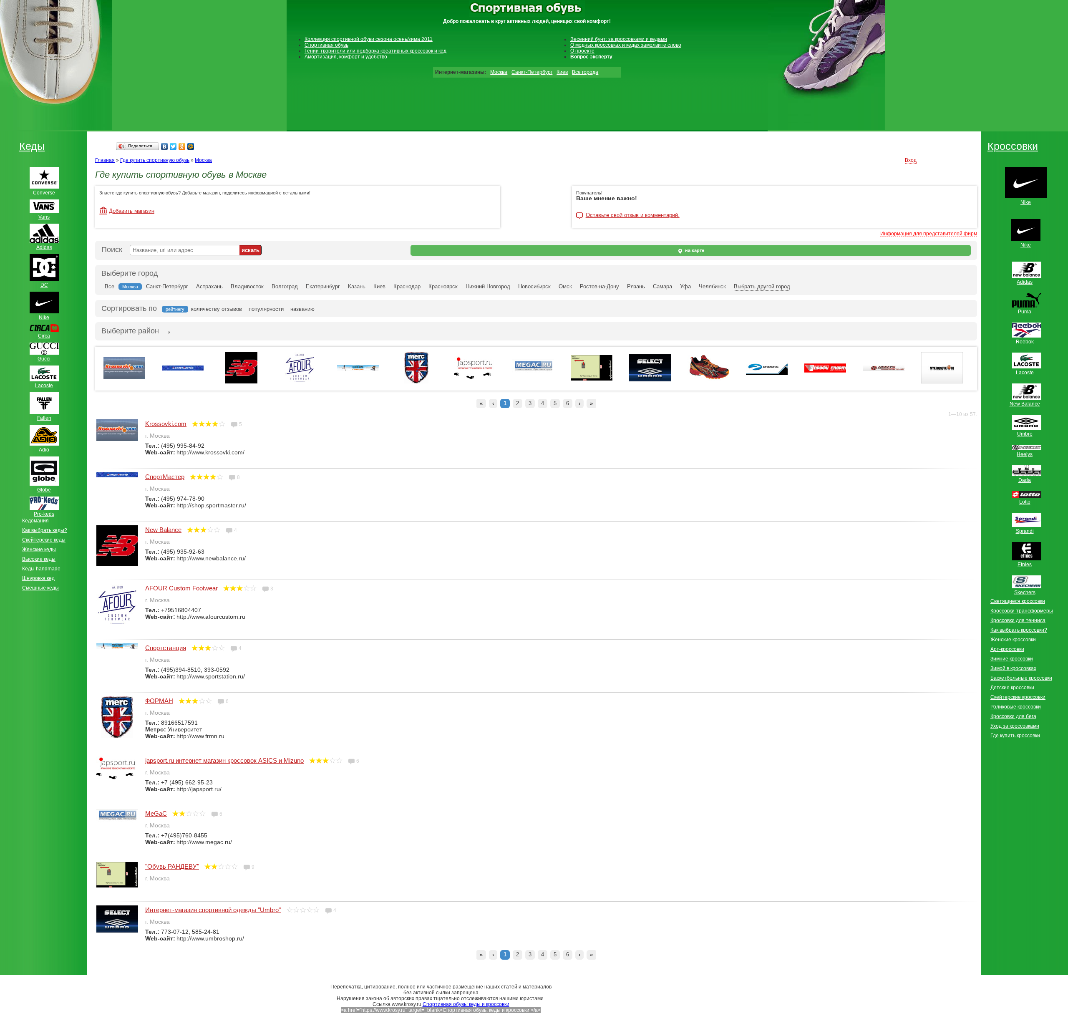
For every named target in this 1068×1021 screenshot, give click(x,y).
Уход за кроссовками (1014, 726)
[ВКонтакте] (164, 146)
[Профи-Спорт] (825, 371)
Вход (911, 160)
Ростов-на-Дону (599, 286)
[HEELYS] (883, 369)
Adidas (1025, 282)
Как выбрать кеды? (44, 530)
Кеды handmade (41, 569)
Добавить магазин (131, 211)
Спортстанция (165, 647)
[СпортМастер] (183, 369)
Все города (585, 72)
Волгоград (285, 286)
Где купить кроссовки (1015, 736)
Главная (105, 160)
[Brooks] (767, 373)
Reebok (1025, 342)
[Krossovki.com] (124, 377)
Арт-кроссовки (1007, 649)
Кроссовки (1012, 146)
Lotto (1024, 502)
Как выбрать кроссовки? (1018, 630)
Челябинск (712, 286)
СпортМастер (164, 476)
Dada (1024, 480)
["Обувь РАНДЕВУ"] (591, 379)
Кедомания (35, 521)
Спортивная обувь (326, 45)
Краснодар (407, 286)
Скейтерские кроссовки (1017, 697)
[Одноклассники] (182, 146)
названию (302, 309)
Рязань (636, 286)
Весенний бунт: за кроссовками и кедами (618, 39)
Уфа (685, 286)
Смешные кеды (40, 588)
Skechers (1024, 592)
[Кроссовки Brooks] (708, 379)
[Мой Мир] (190, 146)
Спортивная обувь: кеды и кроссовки (466, 1004)
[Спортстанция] (358, 369)
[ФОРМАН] (416, 382)
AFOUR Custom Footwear (181, 588)
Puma (1024, 312)
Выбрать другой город (762, 286)
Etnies (1025, 564)
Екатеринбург (323, 286)
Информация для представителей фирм (928, 234)
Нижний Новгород (488, 286)
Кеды (32, 146)
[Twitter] (173, 146)
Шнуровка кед (38, 578)
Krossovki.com (165, 423)
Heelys (1025, 454)
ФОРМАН (159, 700)
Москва (498, 72)
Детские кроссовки (1012, 688)
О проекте (582, 51)
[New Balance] (241, 382)
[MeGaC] (533, 374)
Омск (565, 286)
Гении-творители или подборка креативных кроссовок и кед (375, 51)
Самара (662, 286)
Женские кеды (39, 549)
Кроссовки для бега (1013, 716)
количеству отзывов (216, 309)
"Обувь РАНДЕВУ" (172, 866)
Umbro (1025, 434)
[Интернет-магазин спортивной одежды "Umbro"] (650, 380)
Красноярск (443, 286)
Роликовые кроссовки (1015, 707)
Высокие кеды (38, 559)
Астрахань (209, 286)
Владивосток (247, 286)
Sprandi (1025, 531)
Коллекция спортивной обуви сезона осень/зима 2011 (369, 39)
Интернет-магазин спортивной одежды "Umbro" (213, 909)
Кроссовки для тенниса (1017, 620)
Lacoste (1025, 373)
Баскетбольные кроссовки (1021, 678)
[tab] (130, 332)
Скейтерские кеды (43, 540)
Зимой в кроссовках (1013, 668)
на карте (694, 250)
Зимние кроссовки (1011, 659)
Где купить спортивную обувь (154, 160)
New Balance (163, 529)
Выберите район (130, 331)
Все (109, 286)
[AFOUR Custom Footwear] (299, 382)
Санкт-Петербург (531, 72)
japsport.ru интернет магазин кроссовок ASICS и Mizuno (224, 760)
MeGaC (156, 813)
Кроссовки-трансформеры (1021, 611)
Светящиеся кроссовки (1017, 601)
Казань (356, 286)
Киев (562, 72)
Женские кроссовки (1013, 640)
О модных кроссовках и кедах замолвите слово (625, 45)
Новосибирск (534, 286)
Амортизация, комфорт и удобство (346, 57)
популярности (266, 309)
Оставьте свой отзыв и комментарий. (633, 215)
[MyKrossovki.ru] (942, 382)
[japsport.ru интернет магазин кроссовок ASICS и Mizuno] (475, 378)
